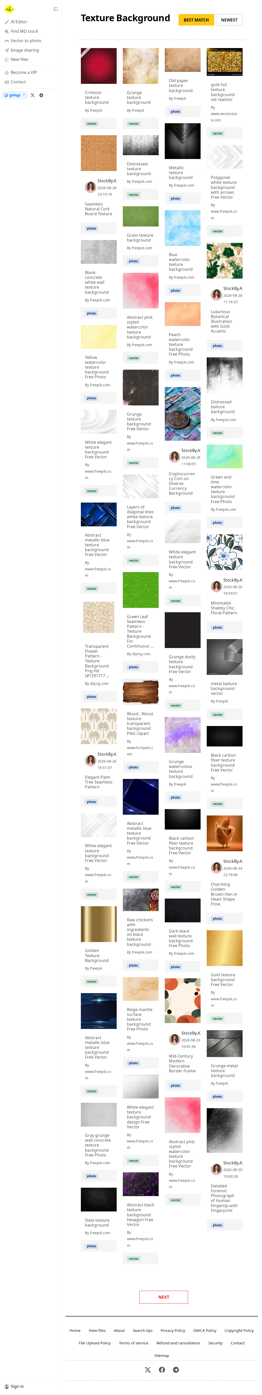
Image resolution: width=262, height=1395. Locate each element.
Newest (229, 20)
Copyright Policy (239, 1330)
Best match (196, 20)
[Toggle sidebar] (55, 9)
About (119, 1330)
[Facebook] (162, 1370)
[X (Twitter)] (32, 95)
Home (75, 1330)
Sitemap (161, 1355)
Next (163, 1297)
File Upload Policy (95, 1342)
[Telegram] (41, 95)
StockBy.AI (107, 181)
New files (97, 1330)
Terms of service (133, 1342)
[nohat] (9, 9)
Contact (238, 1342)
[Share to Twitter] (93, 79)
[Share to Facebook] (102, 79)
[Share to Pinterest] (111, 79)
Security (215, 1342)
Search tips (142, 1330)
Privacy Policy (173, 1330)
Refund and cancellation (178, 1342)
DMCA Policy (204, 1330)
